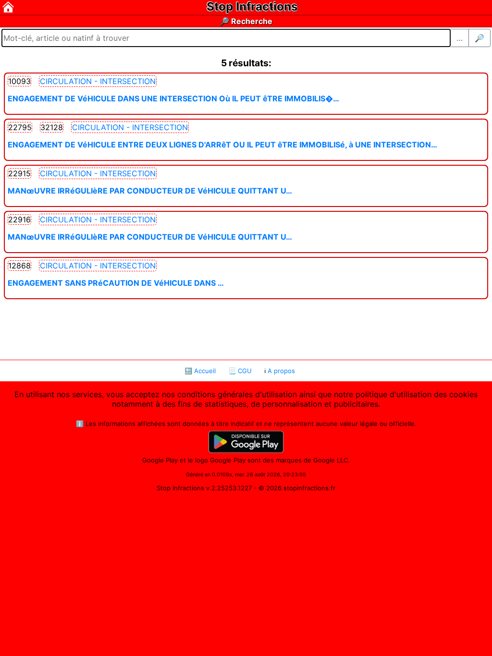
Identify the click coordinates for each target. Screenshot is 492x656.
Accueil (205, 371)
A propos (281, 371)
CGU (245, 371)
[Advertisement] (246, 328)
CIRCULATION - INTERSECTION (98, 81)
